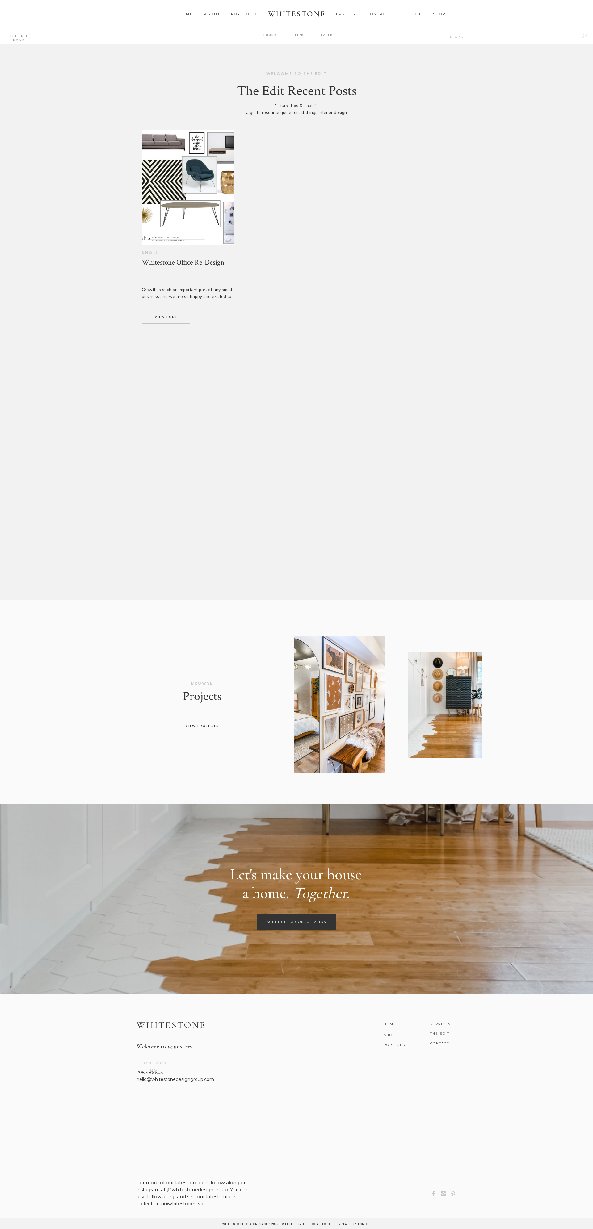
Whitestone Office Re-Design (183, 262)
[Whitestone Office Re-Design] (188, 187)
